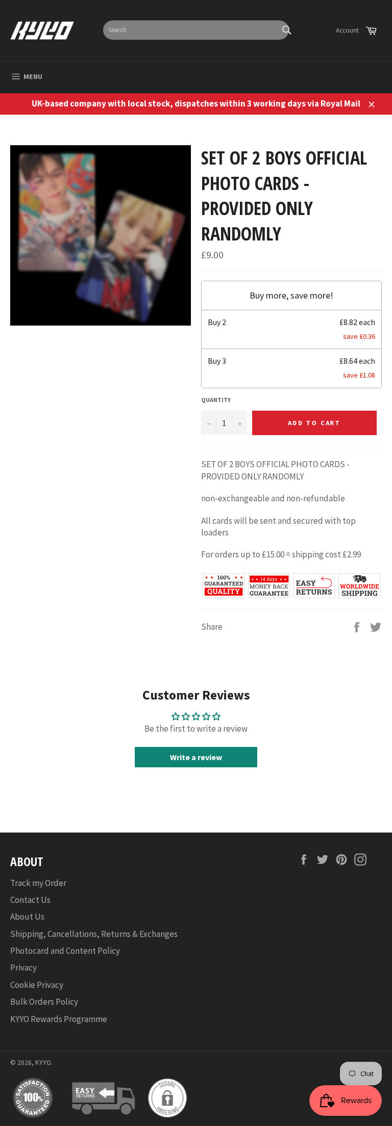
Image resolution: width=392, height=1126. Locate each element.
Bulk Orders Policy (44, 1001)
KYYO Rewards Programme (58, 1019)
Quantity (216, 400)
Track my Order (38, 883)
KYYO (43, 1062)
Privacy (23, 967)
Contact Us (30, 899)
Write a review (196, 757)
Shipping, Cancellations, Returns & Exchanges (94, 934)
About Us (27, 916)
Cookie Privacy (36, 984)
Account (347, 30)
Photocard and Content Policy (65, 950)
